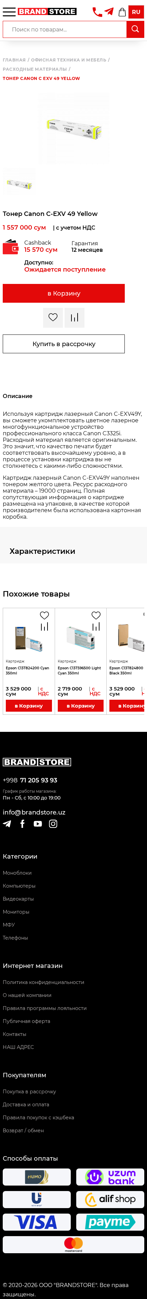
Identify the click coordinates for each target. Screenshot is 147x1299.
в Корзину (64, 293)
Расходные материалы (36, 69)
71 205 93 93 (38, 780)
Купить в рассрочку (63, 344)
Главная (16, 60)
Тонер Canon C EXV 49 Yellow (41, 79)
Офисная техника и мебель (70, 60)
